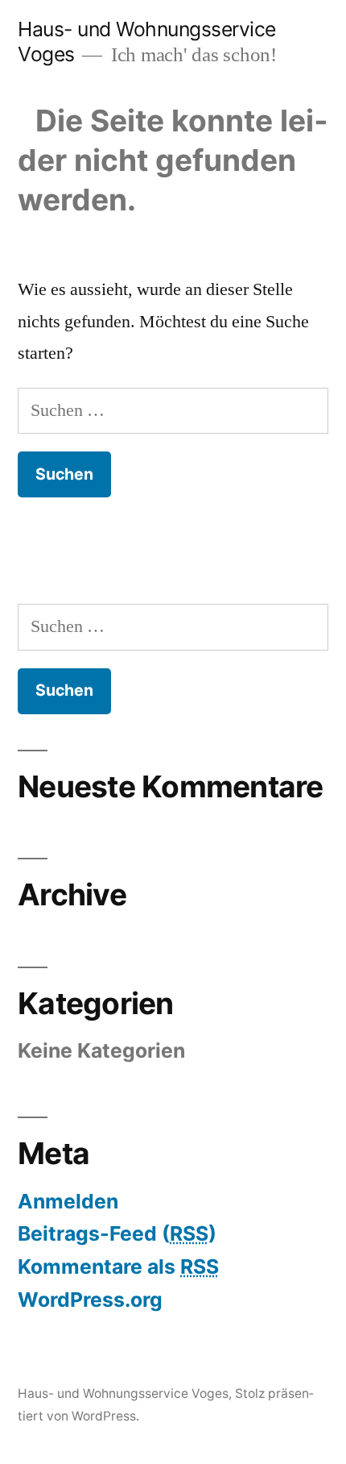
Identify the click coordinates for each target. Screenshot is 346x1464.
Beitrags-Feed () (117, 1233)
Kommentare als (118, 1266)
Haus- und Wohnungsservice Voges (123, 1393)
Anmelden (68, 1201)
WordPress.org (90, 1299)
